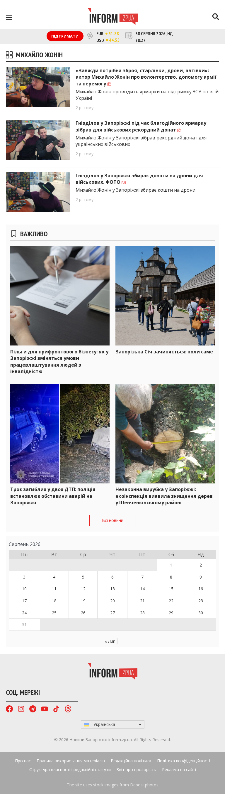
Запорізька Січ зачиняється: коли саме (164, 351)
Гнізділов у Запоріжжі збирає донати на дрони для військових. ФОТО (139, 178)
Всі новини (112, 520)
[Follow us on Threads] (67, 709)
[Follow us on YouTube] (44, 709)
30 (200, 613)
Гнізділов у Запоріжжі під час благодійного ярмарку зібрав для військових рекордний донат (141, 126)
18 (54, 600)
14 (142, 588)
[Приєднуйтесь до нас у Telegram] (32, 709)
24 (24, 613)
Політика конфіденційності (183, 760)
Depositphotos (144, 785)
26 (83, 613)
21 (142, 600)
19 (83, 600)
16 (200, 588)
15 (171, 588)
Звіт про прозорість (136, 769)
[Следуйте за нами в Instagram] (21, 709)
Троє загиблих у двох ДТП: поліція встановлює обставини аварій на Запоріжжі (53, 496)
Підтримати (65, 36)
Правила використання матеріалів (71, 760)
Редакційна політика (131, 760)
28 (142, 613)
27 (112, 613)
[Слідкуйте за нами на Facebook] (9, 709)
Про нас (23, 760)
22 (171, 600)
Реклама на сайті (179, 769)
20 (112, 600)
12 (83, 588)
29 (171, 613)
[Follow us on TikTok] (56, 709)
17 (24, 600)
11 (54, 588)
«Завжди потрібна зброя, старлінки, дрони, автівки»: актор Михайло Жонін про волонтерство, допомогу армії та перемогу (146, 77)
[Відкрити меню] (9, 17)
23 (200, 600)
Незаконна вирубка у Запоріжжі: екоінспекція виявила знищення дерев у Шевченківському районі (164, 496)
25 (54, 613)
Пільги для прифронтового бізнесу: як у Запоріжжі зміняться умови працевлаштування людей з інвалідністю (59, 361)
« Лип (110, 641)
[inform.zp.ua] (113, 17)
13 (112, 588)
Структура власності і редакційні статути (70, 769)
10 (24, 588)
